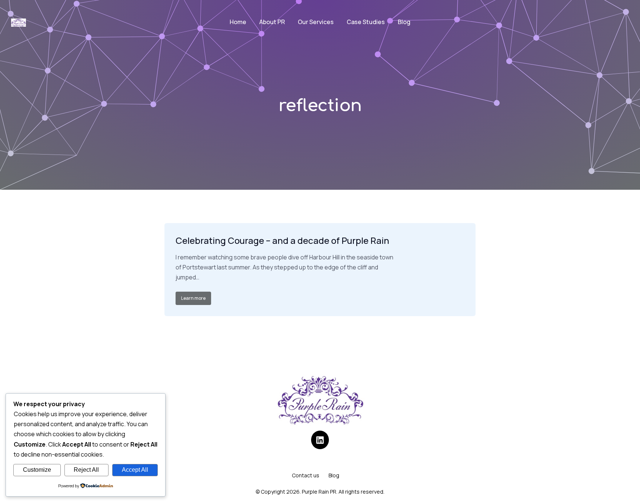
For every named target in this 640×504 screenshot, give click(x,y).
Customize (37, 470)
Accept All (135, 470)
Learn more (193, 298)
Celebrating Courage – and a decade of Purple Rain (282, 240)
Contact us (305, 475)
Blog (334, 475)
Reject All (86, 470)
